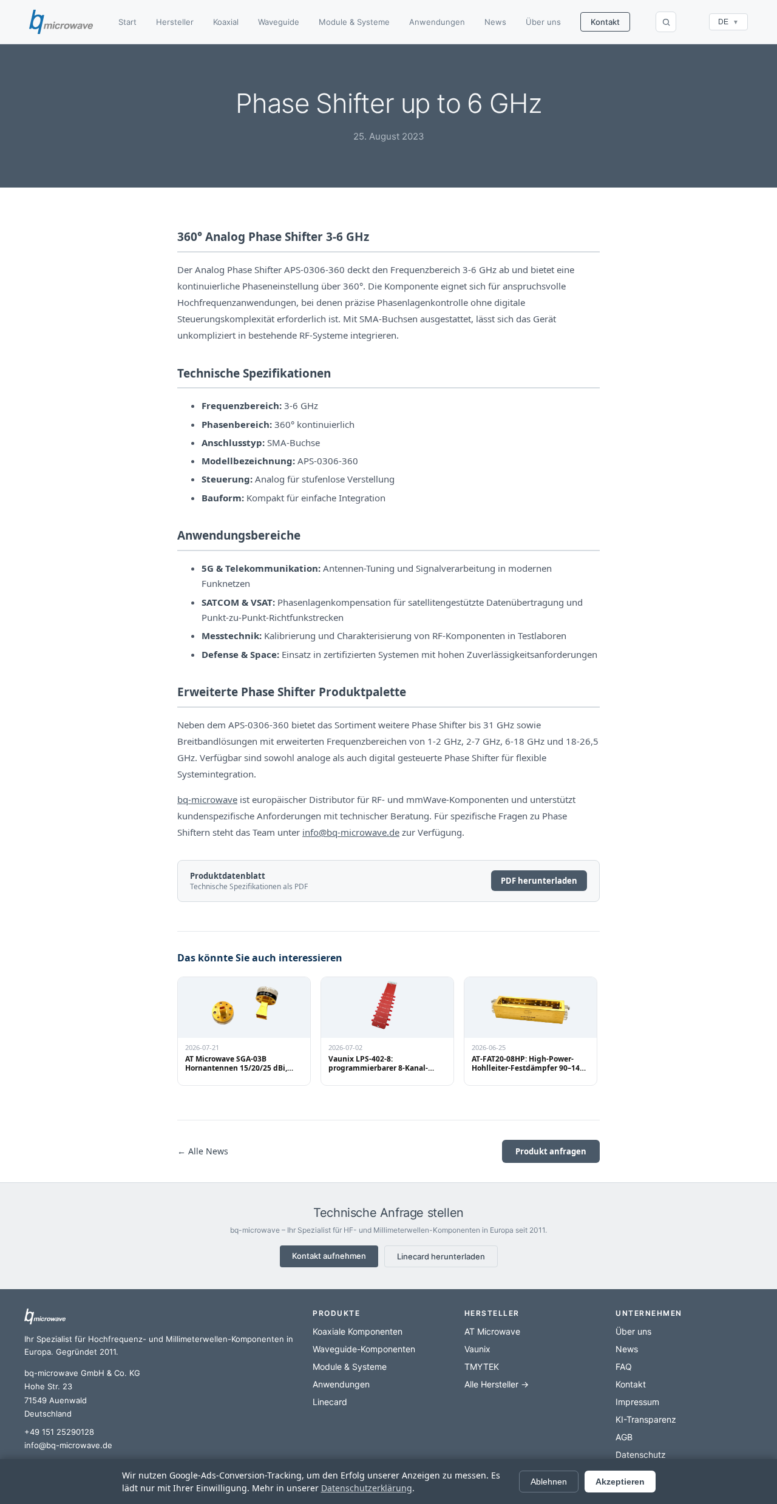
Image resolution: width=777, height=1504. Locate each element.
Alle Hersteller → (496, 1384)
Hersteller (175, 22)
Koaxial (226, 22)
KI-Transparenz (646, 1419)
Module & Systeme (354, 22)
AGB (624, 1437)
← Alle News (202, 1151)
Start (127, 22)
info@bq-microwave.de (350, 832)
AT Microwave (492, 1331)
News (495, 22)
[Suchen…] (666, 22)
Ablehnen (549, 1481)
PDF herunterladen (539, 880)
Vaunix (477, 1349)
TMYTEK (481, 1366)
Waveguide (278, 22)
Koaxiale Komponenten (357, 1331)
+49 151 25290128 (59, 1432)
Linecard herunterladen (441, 1256)
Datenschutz (641, 1454)
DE (728, 22)
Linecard (330, 1402)
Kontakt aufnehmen (329, 1256)
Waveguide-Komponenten (364, 1349)
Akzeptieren (620, 1481)
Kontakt (605, 22)
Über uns (543, 22)
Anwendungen (437, 22)
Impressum (637, 1402)
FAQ (624, 1366)
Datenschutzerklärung (366, 1488)
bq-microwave (207, 799)
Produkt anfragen (550, 1151)
